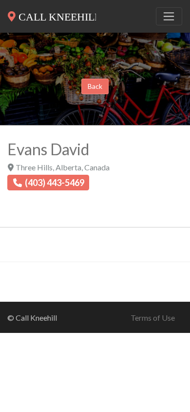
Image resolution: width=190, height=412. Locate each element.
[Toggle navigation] (169, 16)
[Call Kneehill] (52, 15)
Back (95, 86)
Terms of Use (153, 317)
